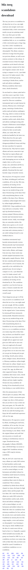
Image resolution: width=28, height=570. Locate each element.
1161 (16, 559)
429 (3, 568)
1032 (17, 553)
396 (22, 553)
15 (11, 559)
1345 (17, 564)
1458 (8, 566)
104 (22, 557)
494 (22, 564)
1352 (13, 566)
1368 (18, 555)
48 (20, 559)
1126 (8, 557)
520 (18, 566)
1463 (8, 564)
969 (17, 557)
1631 (4, 557)
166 (23, 555)
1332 (4, 555)
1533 (18, 561)
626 (13, 557)
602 (8, 568)
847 (3, 553)
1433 (13, 561)
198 (8, 559)
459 (8, 561)
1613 (8, 555)
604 (22, 566)
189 (3, 564)
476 (8, 553)
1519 (13, 555)
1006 (12, 553)
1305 (4, 566)
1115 (4, 561)
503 (22, 561)
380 (3, 559)
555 (13, 564)
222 (12, 568)
